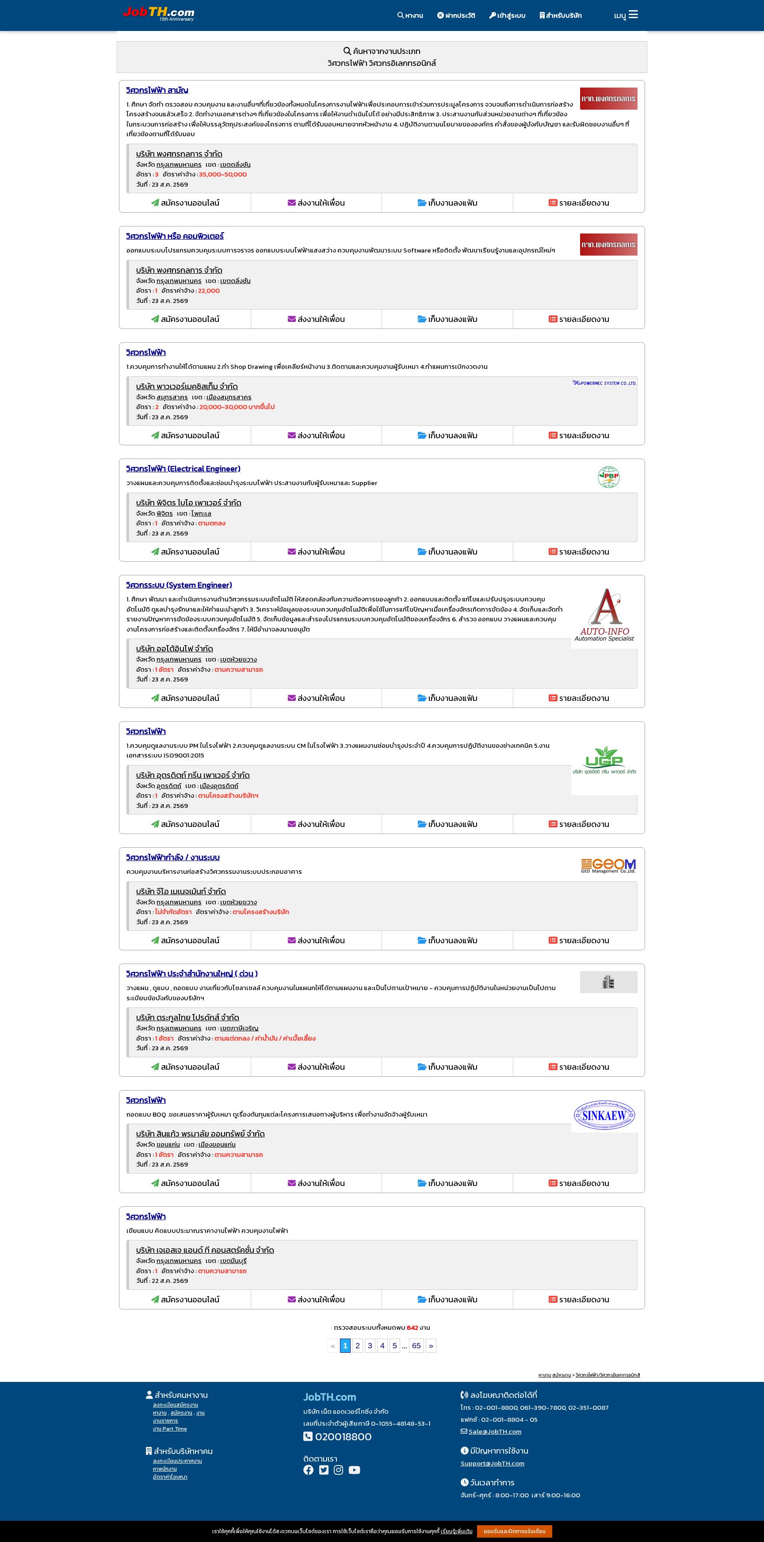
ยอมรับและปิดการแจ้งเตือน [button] (515, 1531)
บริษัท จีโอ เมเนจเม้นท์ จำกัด (181, 891)
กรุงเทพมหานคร (179, 164)
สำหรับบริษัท (563, 15)
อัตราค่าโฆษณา (170, 1477)
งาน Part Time (170, 1429)
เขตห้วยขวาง (238, 659)
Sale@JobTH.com (495, 1431)
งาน (200, 1413)
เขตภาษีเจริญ (239, 1028)
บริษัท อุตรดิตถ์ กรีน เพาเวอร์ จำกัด (193, 775)
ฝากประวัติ (459, 15)
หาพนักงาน (165, 1469)
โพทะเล (201, 513)
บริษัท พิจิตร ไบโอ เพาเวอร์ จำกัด (188, 503)
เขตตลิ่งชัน (235, 164)
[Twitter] (324, 1471)
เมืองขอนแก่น (217, 1144)
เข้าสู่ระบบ (511, 15)
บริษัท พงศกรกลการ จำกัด (179, 154)
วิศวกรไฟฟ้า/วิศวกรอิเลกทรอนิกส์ (608, 1375)
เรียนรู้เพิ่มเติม (457, 1531)
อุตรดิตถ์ (169, 786)
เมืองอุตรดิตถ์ (219, 786)
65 (416, 1345)
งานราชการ (165, 1421)
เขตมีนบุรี (233, 1260)
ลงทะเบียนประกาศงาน (177, 1461)
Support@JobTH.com (492, 1463)
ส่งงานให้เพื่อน (320, 203)
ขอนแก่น (168, 1144)
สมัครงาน (561, 1375)
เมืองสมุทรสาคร (229, 397)
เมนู (620, 15)
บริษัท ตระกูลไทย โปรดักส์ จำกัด (187, 1017)
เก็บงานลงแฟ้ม (452, 203)
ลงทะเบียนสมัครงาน (175, 1405)
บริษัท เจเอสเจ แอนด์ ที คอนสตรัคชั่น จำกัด (205, 1250)
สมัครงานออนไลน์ (189, 203)
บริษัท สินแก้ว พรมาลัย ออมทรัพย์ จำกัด (200, 1134)
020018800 (343, 1436)
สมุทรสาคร (172, 397)
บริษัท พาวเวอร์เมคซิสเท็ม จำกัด (187, 386)
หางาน (413, 15)
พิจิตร (165, 513)
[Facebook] (308, 1471)
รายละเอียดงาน (583, 203)
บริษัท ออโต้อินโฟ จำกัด (174, 648)
